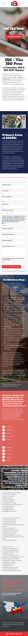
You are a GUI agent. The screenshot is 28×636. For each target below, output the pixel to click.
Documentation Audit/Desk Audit (13, 504)
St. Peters (8, 460)
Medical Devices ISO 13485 (10, 558)
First (3, 201)
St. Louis (7, 457)
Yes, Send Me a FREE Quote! (11, 266)
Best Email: (5, 204)
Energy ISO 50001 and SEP (11, 530)
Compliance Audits (8, 501)
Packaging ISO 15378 (9, 564)
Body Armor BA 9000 (9, 523)
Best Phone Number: (8, 210)
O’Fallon (7, 439)
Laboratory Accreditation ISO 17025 (13, 557)
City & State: (5, 190)
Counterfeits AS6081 (9, 528)
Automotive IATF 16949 (9, 521)
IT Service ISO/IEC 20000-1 (11, 555)
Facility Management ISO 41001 (12, 535)
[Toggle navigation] (3, 3)
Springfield (8, 447)
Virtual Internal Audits (9, 494)
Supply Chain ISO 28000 (10, 569)
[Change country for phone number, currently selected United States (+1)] (3, 212)
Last (16, 201)
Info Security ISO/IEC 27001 (11, 550)
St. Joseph (8, 454)
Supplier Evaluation (8, 499)
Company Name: (6, 184)
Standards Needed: (7, 240)
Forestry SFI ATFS (8, 546)
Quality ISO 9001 (8, 565)
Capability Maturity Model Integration (14, 525)
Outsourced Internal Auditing (12, 492)
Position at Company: (8, 228)
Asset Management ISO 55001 (11, 518)
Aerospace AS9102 (8, 509)
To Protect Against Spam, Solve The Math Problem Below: (13, 259)
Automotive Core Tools (9, 519)
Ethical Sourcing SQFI (9, 533)
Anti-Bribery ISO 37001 (9, 511)
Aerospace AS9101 (8, 508)
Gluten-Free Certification (10, 548)
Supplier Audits (7, 497)
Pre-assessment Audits (9, 503)
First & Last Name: (7, 196)
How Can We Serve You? (9, 246)
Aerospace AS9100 (8, 506)
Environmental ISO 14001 (10, 531)
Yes (5, 223)
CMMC (4, 526)
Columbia (8, 427)
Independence (9, 430)
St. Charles (8, 450)
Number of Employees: (8, 234)
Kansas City (8, 433)
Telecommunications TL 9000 (11, 570)
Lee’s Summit (9, 436)
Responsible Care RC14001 (10, 567)
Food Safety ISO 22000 (9, 540)
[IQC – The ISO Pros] (14, 3)
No (5, 225)
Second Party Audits (9, 496)
